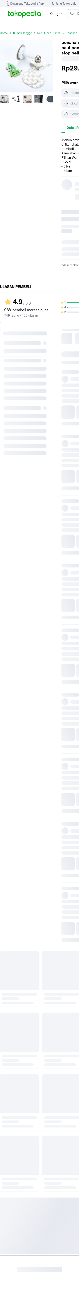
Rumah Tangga (22, 33)
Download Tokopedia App (27, 3)
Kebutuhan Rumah (49, 33)
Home (4, 33)
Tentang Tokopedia (64, 3)
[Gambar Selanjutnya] (50, 99)
